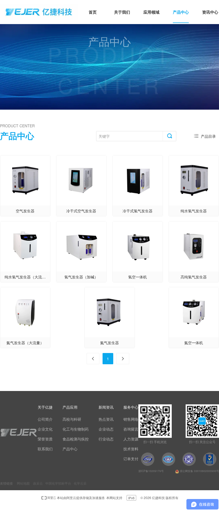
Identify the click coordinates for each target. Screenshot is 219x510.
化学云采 (80, 483)
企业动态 (106, 429)
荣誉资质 (45, 439)
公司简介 (45, 419)
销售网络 (130, 419)
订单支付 (130, 458)
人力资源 (130, 439)
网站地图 (23, 483)
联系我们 (45, 448)
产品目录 (208, 136)
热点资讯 (106, 419)
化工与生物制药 (75, 429)
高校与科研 (71, 419)
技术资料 (130, 448)
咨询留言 (130, 429)
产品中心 (69, 448)
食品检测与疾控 (75, 439)
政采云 (38, 483)
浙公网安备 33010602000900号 (199, 471)
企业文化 (45, 429)
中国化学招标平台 (58, 483)
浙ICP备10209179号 (151, 471)
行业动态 (106, 439)
